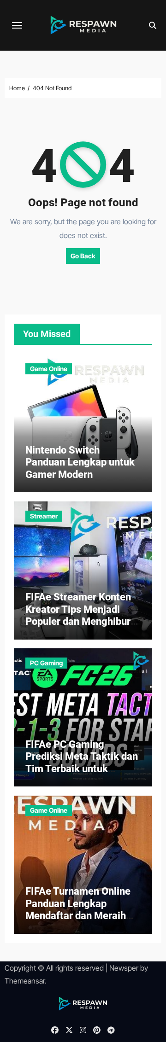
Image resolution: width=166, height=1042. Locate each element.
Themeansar (25, 980)
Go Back (83, 256)
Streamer (44, 516)
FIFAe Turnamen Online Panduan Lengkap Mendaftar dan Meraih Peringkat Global (77, 909)
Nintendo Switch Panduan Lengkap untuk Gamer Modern (80, 462)
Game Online (48, 369)
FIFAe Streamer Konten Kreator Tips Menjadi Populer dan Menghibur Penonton (78, 615)
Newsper (123, 967)
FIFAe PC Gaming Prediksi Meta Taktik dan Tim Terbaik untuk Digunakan (81, 762)
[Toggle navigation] (17, 25)
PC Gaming (46, 663)
